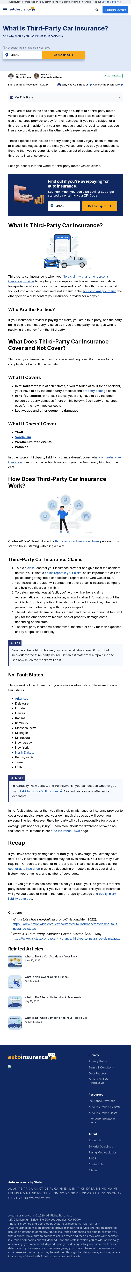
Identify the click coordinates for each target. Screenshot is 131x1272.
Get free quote (98, 206)
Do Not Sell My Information (99, 1081)
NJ (50, 1193)
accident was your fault (99, 291)
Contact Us (96, 1164)
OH (78, 1193)
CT (41, 1188)
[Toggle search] (97, 10)
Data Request (97, 1073)
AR (25, 1188)
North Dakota (24, 752)
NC (67, 1193)
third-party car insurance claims (77, 541)
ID (65, 1188)
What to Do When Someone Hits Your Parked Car (56, 1017)
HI (61, 1188)
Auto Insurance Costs (103, 1113)
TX (119, 1193)
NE (34, 1193)
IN (73, 1188)
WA (31, 1198)
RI (99, 1193)
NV (39, 1193)
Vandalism (23, 437)
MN (10, 1193)
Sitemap (94, 1170)
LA (93, 1188)
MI (115, 1188)
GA (56, 1188)
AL (10, 1188)
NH (45, 1193)
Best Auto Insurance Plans (102, 1120)
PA (94, 1193)
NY (62, 1193)
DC (26, 1198)
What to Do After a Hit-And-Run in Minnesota (53, 997)
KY (88, 1188)
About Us (95, 1140)
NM (56, 1193)
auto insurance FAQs (65, 831)
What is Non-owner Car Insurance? (47, 977)
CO (36, 1188)
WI (43, 1198)
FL (51, 1188)
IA (78, 1188)
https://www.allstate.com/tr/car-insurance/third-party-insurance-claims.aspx (66, 938)
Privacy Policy (98, 1061)
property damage (95, 391)
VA (21, 1198)
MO (22, 1193)
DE (46, 1188)
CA (31, 1188)
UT (10, 1198)
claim (31, 568)
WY (48, 1198)
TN (114, 1193)
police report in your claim (63, 573)
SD (109, 1193)
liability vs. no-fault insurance (40, 791)
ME (98, 1188)
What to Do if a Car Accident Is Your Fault (51, 956)
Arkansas (21, 698)
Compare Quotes (115, 9)
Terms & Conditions (101, 1067)
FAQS (92, 1158)
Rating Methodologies (103, 1152)
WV (37, 1198)
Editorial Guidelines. (111, 2)
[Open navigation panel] (5, 9)
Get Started (62, 55)
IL (69, 1188)
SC (104, 1193)
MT (28, 1193)
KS (83, 1188)
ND (73, 1193)
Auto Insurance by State (105, 1107)
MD (104, 1188)
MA (110, 1188)
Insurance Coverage (102, 1101)
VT (15, 1198)
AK (15, 1188)
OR (89, 1193)
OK (84, 1193)
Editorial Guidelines (101, 1146)
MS (16, 1193)
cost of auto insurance (24, 868)
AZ (20, 1188)
